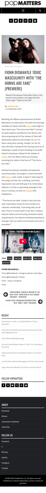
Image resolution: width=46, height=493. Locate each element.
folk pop (17, 258)
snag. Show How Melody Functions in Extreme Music (21, 367)
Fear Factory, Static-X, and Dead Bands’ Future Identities (20, 322)
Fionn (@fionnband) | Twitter (13, 277)
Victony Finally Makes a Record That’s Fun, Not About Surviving (22, 345)
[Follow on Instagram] (25, 21)
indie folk (27, 258)
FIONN (4, 157)
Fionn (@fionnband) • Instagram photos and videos (22, 273)
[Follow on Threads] (30, 21)
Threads (5, 468)
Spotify (4, 457)
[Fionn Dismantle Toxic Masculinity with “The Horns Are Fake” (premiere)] (23, 49)
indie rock (37, 258)
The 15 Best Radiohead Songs (13, 338)
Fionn (29, 126)
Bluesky (5, 452)
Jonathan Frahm (12, 106)
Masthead (5, 411)
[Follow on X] (11, 21)
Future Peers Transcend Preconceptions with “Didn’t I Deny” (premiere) (21, 301)
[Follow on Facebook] (21, 21)
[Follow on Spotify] (35, 21)
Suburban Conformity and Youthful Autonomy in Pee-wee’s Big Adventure (22, 331)
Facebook (5, 441)
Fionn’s (8, 177)
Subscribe (6, 427)
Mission (4, 416)
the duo (28, 190)
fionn (10, 258)
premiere (6, 262)
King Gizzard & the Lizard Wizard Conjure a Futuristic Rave (22, 354)
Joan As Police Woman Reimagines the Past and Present (23, 361)
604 (35, 139)
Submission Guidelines (10, 421)
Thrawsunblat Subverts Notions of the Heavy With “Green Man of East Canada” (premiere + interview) (25, 294)
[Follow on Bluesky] (16, 21)
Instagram (5, 463)
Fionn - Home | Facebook (12, 281)
